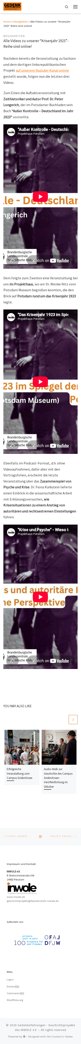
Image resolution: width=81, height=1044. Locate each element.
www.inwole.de (16, 896)
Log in (10, 979)
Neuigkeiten (21, 21)
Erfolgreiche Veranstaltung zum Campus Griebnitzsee (19, 773)
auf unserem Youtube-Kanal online (42, 70)
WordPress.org (15, 1000)
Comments (15, 993)
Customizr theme (62, 1036)
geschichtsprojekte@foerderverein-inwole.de (32, 901)
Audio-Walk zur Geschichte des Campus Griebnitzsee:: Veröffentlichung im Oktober (58, 777)
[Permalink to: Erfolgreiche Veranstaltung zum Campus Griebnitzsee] (21, 747)
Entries (13, 986)
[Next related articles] (73, 719)
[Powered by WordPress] (24, 1036)
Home (7, 21)
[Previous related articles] (63, 719)
